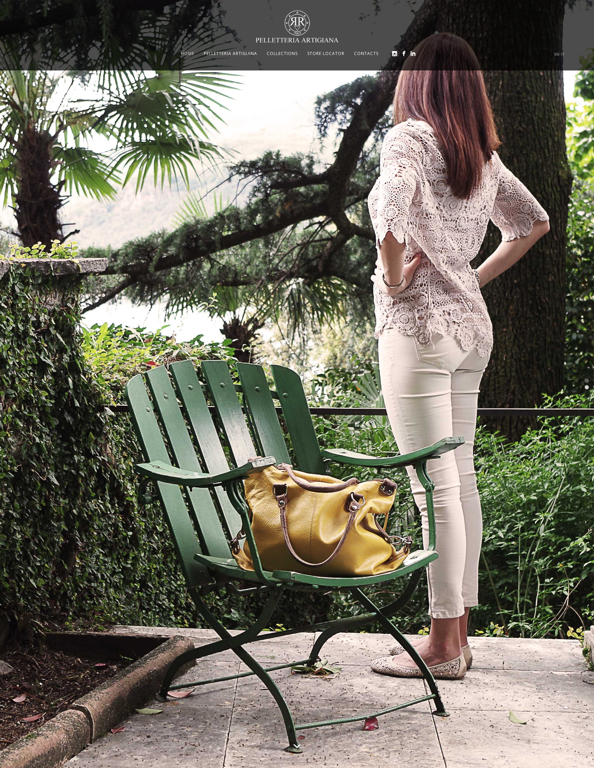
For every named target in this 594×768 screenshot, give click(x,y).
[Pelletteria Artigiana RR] (297, 26)
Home (187, 53)
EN (556, 54)
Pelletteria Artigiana (230, 53)
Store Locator (325, 53)
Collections (282, 53)
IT (562, 54)
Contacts (366, 53)
